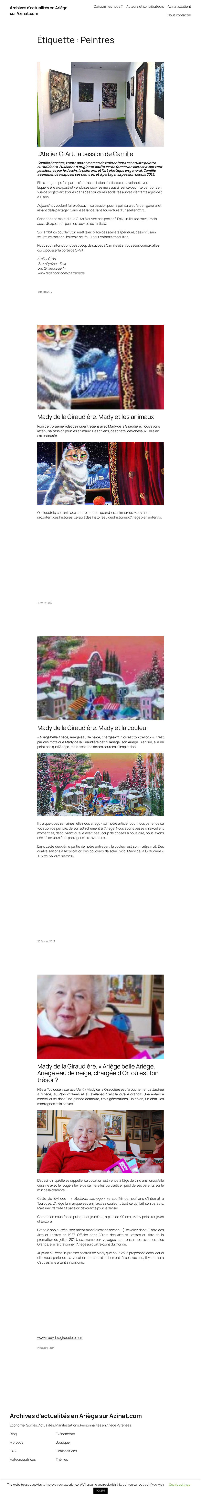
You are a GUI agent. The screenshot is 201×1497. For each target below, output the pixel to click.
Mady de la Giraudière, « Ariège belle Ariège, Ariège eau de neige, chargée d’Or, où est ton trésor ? (98, 1073)
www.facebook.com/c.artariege (60, 273)
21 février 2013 (46, 1348)
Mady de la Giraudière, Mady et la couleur (92, 727)
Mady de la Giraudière (103, 1089)
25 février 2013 (46, 941)
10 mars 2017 (45, 292)
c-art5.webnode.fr (51, 268)
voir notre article (115, 823)
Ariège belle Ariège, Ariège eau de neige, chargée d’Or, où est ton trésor (94, 737)
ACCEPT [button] (100, 1490)
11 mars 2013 (44, 603)
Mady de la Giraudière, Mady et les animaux (95, 416)
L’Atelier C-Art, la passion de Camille (85, 153)
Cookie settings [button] (179, 1484)
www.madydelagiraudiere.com (60, 1337)
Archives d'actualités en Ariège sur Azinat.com (76, 1416)
